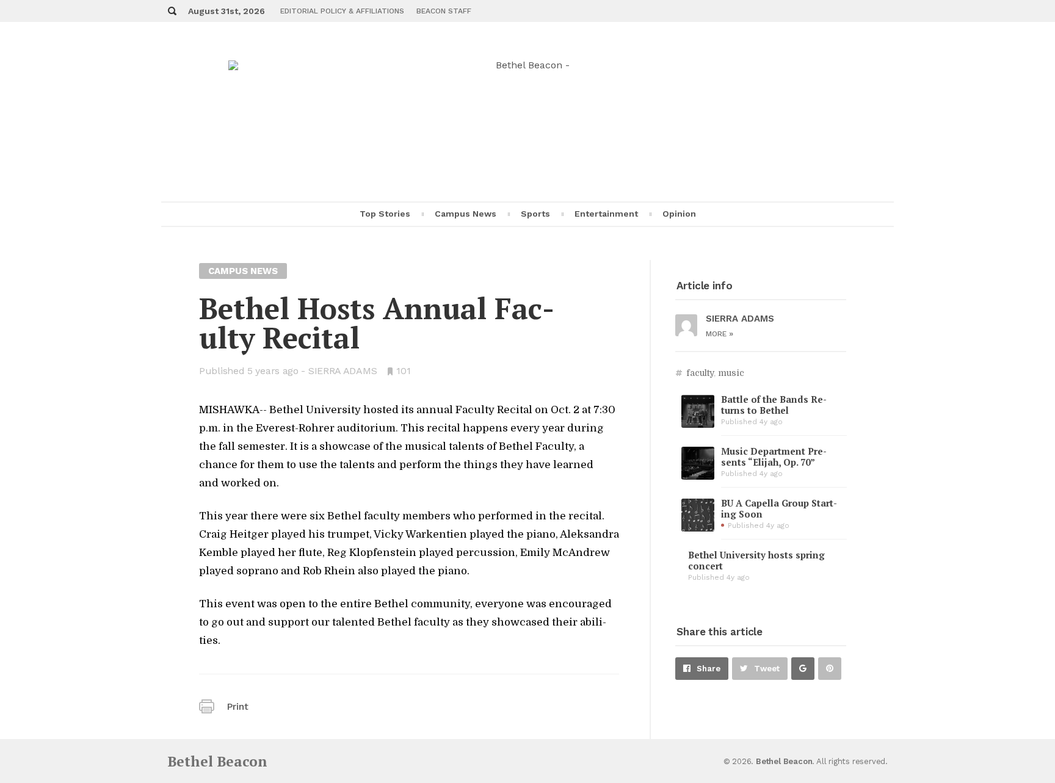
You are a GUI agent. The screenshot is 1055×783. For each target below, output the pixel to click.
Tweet (767, 668)
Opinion (679, 213)
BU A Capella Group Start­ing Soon (779, 508)
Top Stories (385, 213)
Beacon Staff (443, 11)
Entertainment (606, 213)
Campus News (465, 213)
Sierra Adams (342, 371)
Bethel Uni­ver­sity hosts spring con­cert (756, 560)
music (731, 373)
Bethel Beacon (217, 761)
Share (708, 668)
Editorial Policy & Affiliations (342, 11)
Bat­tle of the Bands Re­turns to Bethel (774, 404)
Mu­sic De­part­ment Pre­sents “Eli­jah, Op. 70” (774, 456)
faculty (700, 373)
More (719, 334)
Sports (535, 213)
